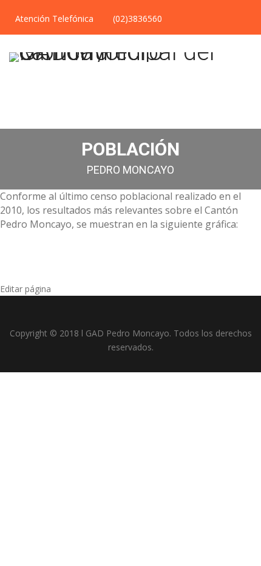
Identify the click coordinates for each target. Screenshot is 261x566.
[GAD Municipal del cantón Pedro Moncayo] (130, 57)
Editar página (25, 289)
